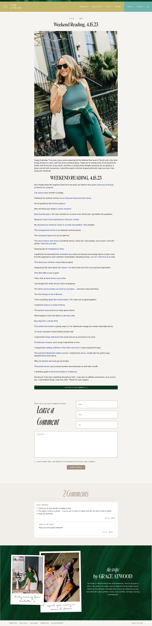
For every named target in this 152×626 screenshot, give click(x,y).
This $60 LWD (39, 275)
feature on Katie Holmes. (54, 308)
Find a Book (95, 7)
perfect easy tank (44, 313)
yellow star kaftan (45, 330)
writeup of (61, 351)
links (81, 18)
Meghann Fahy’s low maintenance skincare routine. (55, 220)
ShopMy (117, 7)
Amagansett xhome (46, 231)
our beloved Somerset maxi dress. (75, 199)
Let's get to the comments (75, 392)
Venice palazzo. (58, 204)
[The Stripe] (16, 7)
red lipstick (43, 365)
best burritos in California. (65, 376)
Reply (113, 522)
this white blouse (52, 286)
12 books (37, 335)
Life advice (38, 193)
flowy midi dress (52, 341)
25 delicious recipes (42, 346)
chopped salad (44, 237)
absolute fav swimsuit (46, 226)
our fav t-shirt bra (94, 259)
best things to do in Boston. (49, 297)
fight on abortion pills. (65, 319)
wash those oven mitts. (55, 281)
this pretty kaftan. (61, 302)
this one (42, 245)
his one (89, 270)
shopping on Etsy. (55, 251)
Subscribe (82, 7)
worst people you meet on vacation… (58, 291)
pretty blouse (43, 370)
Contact (139, 7)
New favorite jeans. (42, 215)
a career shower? (63, 210)
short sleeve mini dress (46, 242)
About (129, 7)
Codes (107, 7)
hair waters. (63, 270)
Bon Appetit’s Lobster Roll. (45, 324)
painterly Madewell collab (49, 357)
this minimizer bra (64, 256)
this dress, (79, 357)
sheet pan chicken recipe (47, 264)
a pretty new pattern (71, 226)
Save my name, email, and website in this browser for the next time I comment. (67, 466)
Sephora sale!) (46, 163)
